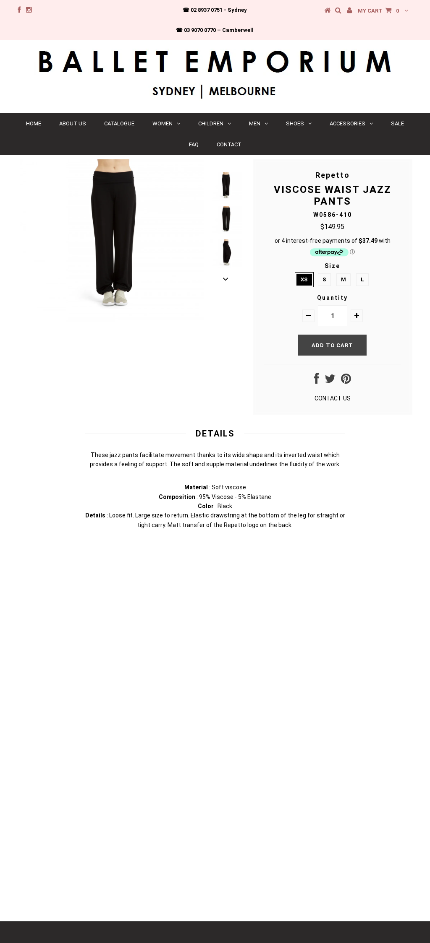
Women (162, 123)
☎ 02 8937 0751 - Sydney (215, 10)
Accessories (347, 123)
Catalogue (119, 123)
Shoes (295, 123)
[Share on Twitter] (330, 380)
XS (304, 279)
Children (210, 123)
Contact (229, 144)
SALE (397, 123)
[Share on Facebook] (316, 380)
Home (33, 123)
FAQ (194, 144)
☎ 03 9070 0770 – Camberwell (215, 30)
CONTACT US (333, 398)
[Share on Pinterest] (346, 380)
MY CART (378, 11)
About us (72, 123)
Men (254, 123)
